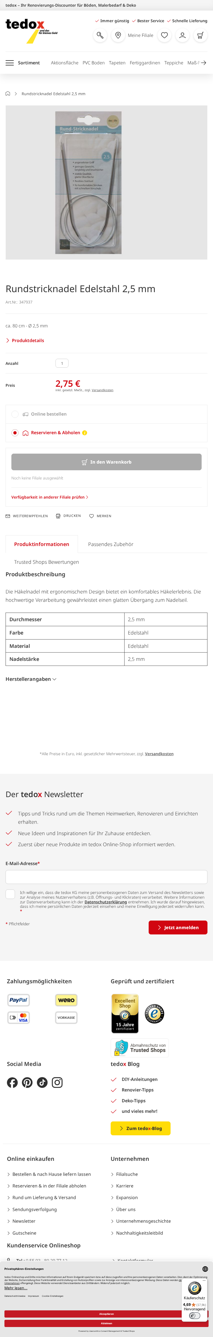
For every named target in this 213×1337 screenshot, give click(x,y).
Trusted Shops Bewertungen (46, 561)
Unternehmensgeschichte (143, 1221)
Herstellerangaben (28, 679)
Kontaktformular (135, 1261)
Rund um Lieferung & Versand (44, 1197)
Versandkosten (102, 390)
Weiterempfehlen (30, 516)
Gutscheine (24, 1233)
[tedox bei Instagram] (57, 1082)
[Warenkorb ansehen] (200, 35)
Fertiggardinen (145, 63)
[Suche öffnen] (100, 35)
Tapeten (117, 63)
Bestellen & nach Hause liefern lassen (51, 1174)
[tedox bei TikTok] (42, 1082)
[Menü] (204, 1281)
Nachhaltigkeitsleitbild (139, 1233)
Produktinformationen (41, 544)
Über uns (126, 1209)
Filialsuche (127, 1174)
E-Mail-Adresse (23, 863)
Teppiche (173, 63)
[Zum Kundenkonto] (182, 35)
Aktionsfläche (64, 63)
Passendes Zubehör (110, 544)
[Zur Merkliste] (164, 35)
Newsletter (24, 1221)
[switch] (194, 1315)
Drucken (72, 516)
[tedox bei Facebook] (12, 1082)
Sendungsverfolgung (34, 1209)
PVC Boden (94, 63)
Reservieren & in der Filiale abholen (49, 1186)
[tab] (106, 414)
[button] (204, 63)
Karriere (124, 1186)
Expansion (127, 1197)
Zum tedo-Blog (144, 1128)
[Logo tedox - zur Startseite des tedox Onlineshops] (31, 31)
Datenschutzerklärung (106, 901)
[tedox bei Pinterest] (27, 1082)
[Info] (84, 432)
